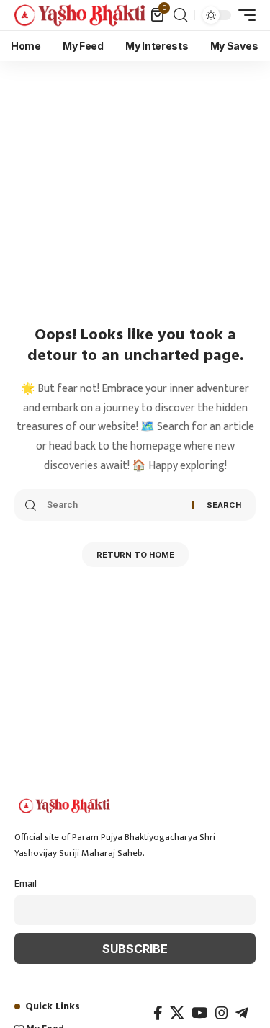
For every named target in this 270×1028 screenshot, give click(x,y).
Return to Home (135, 555)
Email (25, 884)
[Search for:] (114, 505)
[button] (180, 15)
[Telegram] (242, 1013)
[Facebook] (158, 1013)
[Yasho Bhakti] (80, 15)
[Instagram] (222, 1013)
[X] (177, 1013)
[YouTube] (200, 1013)
